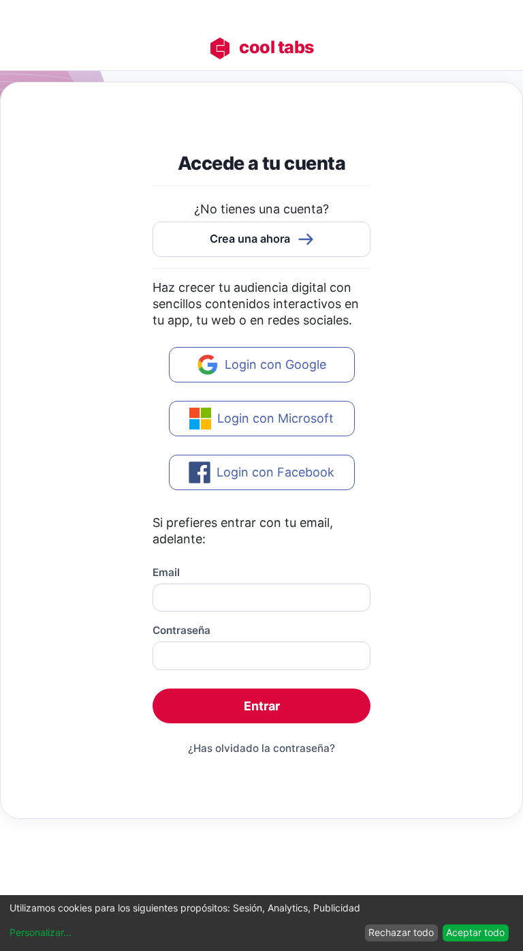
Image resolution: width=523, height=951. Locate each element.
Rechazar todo (401, 932)
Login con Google (275, 364)
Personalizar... (41, 932)
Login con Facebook (275, 472)
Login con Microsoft (275, 418)
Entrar (262, 706)
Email (166, 572)
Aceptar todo (475, 932)
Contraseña (181, 630)
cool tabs (276, 47)
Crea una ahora (250, 238)
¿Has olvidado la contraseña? (261, 748)
